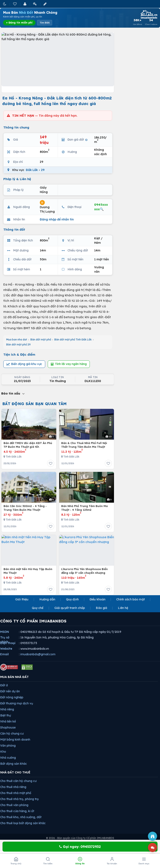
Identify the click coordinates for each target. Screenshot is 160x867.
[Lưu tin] (50, 463)
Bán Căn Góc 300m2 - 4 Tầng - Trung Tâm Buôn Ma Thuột (25, 507)
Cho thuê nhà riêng (13, 787)
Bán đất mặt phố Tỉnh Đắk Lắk (73, 339)
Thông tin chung (16, 127)
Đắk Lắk (32, 170)
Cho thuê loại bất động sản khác (23, 823)
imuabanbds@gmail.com (37, 654)
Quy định (72, 599)
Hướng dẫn (47, 599)
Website (6, 649)
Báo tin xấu (11, 393)
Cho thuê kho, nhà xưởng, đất (20, 817)
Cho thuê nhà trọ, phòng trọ (19, 799)
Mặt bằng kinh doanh (15, 739)
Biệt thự (5, 715)
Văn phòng (8, 745)
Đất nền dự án (10, 691)
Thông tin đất (14, 229)
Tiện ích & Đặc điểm (19, 354)
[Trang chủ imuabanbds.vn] (148, 14)
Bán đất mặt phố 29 (18, 344)
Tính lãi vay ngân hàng (71, 364)
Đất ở (4, 685)
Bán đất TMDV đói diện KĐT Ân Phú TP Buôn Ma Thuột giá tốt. (28, 444)
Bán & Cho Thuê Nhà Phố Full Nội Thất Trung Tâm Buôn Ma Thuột (84, 444)
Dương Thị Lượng (47, 207)
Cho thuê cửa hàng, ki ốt (17, 811)
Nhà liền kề (8, 721)
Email (4, 654)
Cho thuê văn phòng (14, 805)
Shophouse (8, 727)
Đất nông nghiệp (11, 697)
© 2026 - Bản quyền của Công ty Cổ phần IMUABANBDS (80, 838)
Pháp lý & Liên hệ (17, 179)
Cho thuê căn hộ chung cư (18, 781)
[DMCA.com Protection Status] (27, 667)
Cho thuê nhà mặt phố (15, 793)
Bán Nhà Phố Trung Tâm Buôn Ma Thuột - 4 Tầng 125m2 (84, 507)
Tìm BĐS (45, 22)
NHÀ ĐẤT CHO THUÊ (15, 772)
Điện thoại (7, 643)
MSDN (4, 632)
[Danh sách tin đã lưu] (15, 4)
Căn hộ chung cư (12, 733)
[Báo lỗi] (152, 836)
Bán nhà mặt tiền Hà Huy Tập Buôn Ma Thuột (28, 570)
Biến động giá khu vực (26, 364)
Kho (3, 751)
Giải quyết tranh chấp (69, 608)
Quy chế (38, 608)
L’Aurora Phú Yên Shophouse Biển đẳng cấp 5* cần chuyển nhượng (84, 570)
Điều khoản (97, 599)
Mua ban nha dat (16, 339)
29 (43, 170)
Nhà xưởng (8, 757)
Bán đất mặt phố (40, 339)
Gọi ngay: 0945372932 (81, 847)
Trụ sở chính (4, 640)
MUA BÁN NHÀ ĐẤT (14, 677)
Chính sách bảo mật (130, 599)
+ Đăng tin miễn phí (19, 22)
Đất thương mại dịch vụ (16, 703)
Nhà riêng (7, 709)
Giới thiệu (21, 599)
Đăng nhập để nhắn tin (57, 219)
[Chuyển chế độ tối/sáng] (5, 4)
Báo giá (101, 608)
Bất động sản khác (13, 764)
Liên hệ (123, 608)
